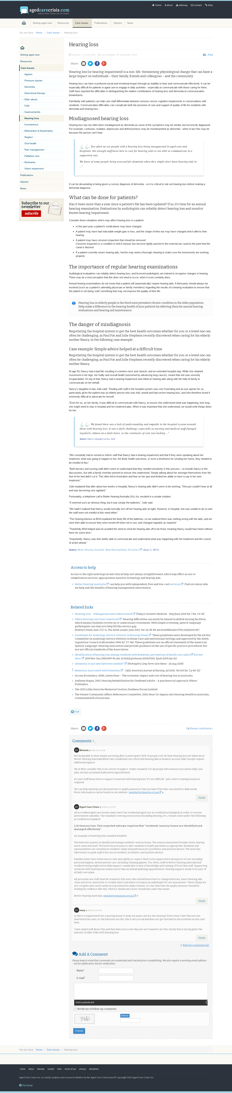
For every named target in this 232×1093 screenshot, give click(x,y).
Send (80, 1030)
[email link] (84, 63)
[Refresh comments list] (94, 741)
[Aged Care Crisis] (44, 10)
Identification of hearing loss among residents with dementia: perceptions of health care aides (132, 654)
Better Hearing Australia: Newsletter (108, 549)
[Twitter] (91, 63)
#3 (76, 750)
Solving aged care (42, 23)
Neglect (28, 137)
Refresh (125, 1016)
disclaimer (94, 1069)
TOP (76, 711)
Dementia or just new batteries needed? (99, 663)
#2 (76, 806)
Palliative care (31, 156)
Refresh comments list (196, 945)
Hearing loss (31, 118)
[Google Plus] (104, 63)
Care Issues (82, 23)
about (169, 5)
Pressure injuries (33, 80)
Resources (63, 23)
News (130, 23)
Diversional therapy (34, 93)
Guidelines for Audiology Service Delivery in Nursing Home (111, 635)
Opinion (118, 23)
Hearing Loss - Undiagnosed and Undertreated (103, 613)
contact (197, 5)
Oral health (30, 143)
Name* (81, 970)
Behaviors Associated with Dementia (97, 670)
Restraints (29, 162)
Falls (27, 105)
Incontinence (31, 124)
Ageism (28, 74)
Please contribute (200, 728)
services (175, 584)
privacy (82, 1069)
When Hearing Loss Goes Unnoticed (97, 619)
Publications (101, 23)
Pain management (34, 149)
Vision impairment (34, 168)
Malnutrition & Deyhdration (38, 130)
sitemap (183, 5)
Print (210, 54)
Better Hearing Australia (90, 584)
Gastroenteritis (32, 112)
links (210, 5)
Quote (201, 797)
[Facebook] (98, 63)
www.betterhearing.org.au (143, 792)
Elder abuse (30, 99)
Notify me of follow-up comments (97, 1009)
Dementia (29, 86)
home (158, 5)
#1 (76, 910)
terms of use (70, 1069)
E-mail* (81, 978)
